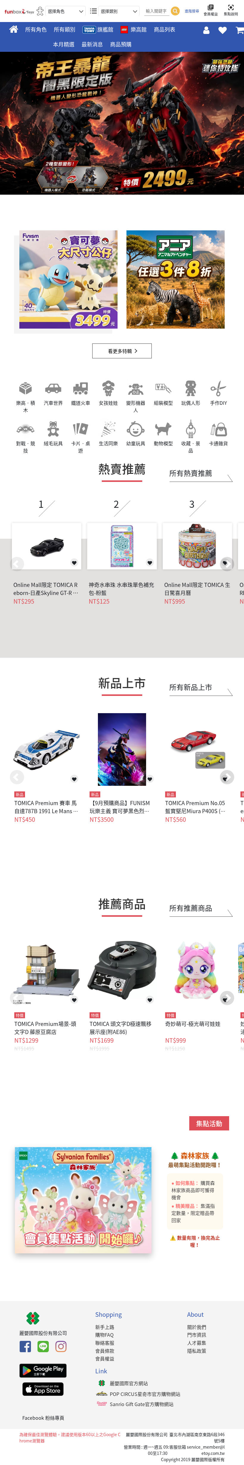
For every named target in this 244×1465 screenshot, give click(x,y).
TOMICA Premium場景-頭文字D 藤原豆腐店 (45, 1028)
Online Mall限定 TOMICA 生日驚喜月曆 (197, 589)
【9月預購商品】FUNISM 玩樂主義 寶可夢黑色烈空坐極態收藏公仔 (120, 811)
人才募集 (196, 1342)
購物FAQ (104, 1334)
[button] (227, 564)
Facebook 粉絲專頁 (43, 1417)
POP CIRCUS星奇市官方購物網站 (145, 1393)
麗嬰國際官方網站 (129, 1383)
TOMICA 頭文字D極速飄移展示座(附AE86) (120, 1028)
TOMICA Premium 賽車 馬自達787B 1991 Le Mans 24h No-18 (45, 811)
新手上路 (104, 1326)
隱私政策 (196, 1350)
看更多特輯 (120, 350)
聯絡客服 (104, 1342)
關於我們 (196, 1326)
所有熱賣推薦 (190, 473)
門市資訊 (196, 1334)
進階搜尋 (192, 11)
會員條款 (104, 1350)
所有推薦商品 (190, 907)
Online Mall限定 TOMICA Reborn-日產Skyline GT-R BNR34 (45, 589)
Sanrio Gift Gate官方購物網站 (141, 1404)
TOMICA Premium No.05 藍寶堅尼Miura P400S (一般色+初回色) (195, 811)
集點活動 (209, 1123)
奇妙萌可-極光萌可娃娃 (192, 1024)
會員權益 (104, 1358)
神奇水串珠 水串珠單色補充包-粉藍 (121, 589)
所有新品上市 (190, 687)
